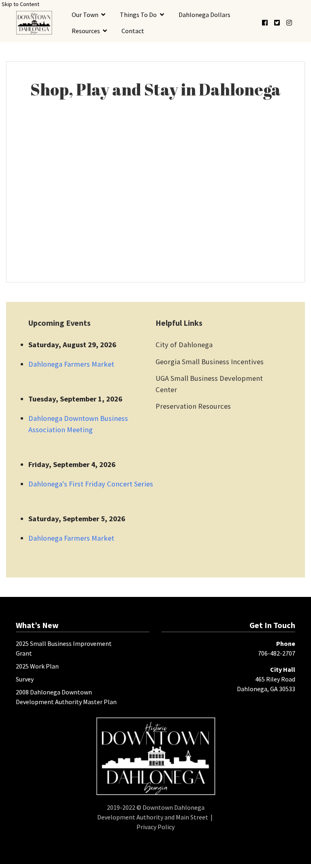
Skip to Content (20, 4)
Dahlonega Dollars (204, 15)
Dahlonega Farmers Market (71, 364)
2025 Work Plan (37, 666)
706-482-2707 (276, 653)
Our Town (85, 15)
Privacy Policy (155, 827)
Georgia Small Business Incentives (210, 361)
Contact (132, 31)
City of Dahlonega (184, 344)
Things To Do (138, 15)
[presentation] (34, 22)
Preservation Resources (193, 406)
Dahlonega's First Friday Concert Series (90, 483)
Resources (86, 31)
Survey (25, 679)
